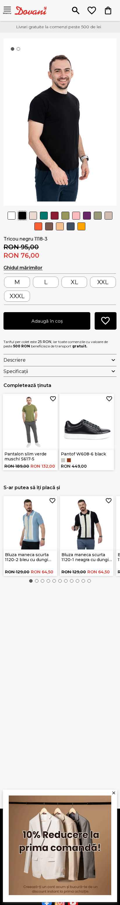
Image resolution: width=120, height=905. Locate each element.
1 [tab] (14, 50)
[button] (31, 581)
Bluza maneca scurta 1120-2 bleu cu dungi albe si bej (27, 557)
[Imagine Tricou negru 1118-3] (60, 121)
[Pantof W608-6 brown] (69, 460)
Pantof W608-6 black (83, 454)
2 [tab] (19, 50)
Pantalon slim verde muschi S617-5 (25, 456)
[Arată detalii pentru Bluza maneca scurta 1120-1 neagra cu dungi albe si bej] (87, 523)
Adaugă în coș (47, 321)
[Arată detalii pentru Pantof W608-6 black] (86, 421)
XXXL (17, 296)
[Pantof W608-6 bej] (63, 460)
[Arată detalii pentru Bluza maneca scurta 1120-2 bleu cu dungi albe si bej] (30, 523)
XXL (102, 282)
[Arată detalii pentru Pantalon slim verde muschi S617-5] (30, 421)
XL (74, 282)
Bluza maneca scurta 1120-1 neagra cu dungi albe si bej (85, 557)
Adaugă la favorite (53, 399)
